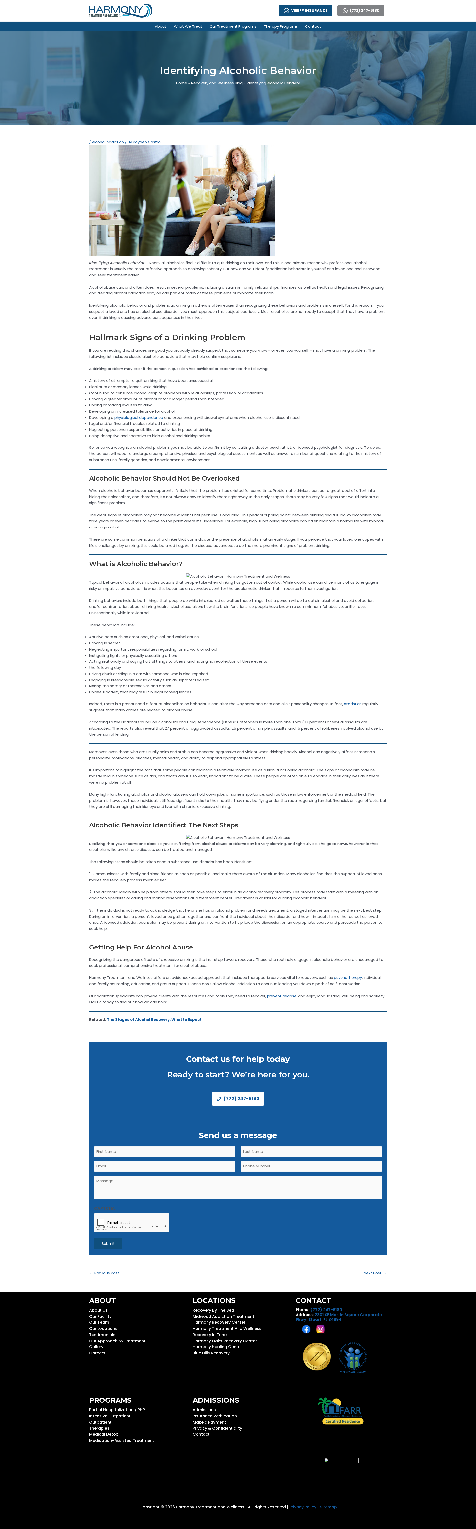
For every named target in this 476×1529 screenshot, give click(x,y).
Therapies (99, 1428)
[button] (160, 26)
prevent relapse (282, 996)
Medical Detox (103, 1434)
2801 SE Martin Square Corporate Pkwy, (339, 1317)
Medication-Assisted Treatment (121, 1440)
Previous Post (104, 1273)
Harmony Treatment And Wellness (227, 1328)
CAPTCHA (104, 1208)
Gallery (96, 1347)
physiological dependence (138, 417)
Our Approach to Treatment (117, 1341)
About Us (98, 1310)
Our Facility (100, 1316)
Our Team (99, 1322)
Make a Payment (209, 1422)
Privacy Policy (303, 1507)
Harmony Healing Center (217, 1347)
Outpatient (100, 1422)
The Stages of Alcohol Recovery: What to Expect (154, 1019)
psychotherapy (348, 977)
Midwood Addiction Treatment (223, 1316)
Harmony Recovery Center (219, 1322)
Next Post (375, 1273)
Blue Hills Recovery (211, 1353)
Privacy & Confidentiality (217, 1428)
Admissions (204, 1410)
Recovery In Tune (210, 1335)
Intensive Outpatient (110, 1416)
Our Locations (103, 1328)
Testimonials (102, 1335)
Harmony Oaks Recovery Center (225, 1341)
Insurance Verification (215, 1416)
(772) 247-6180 (326, 1310)
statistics (352, 703)
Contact (201, 1434)
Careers (97, 1353)
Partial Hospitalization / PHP (117, 1410)
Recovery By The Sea (213, 1310)
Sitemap (328, 1507)
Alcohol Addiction (108, 142)
